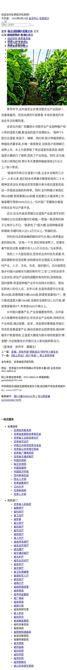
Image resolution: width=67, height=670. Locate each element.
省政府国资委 (21, 587)
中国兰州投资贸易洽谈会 (27, 445)
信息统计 (44, 18)
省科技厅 (19, 511)
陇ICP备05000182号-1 (25, 396)
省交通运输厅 (21, 553)
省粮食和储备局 (22, 632)
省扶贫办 (19, 617)
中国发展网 (20, 468)
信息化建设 (27, 35)
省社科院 (19, 650)
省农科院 (19, 658)
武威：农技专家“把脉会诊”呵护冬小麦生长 (34, 352)
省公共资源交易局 (24, 666)
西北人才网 (20, 479)
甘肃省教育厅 (21, 483)
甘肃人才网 (20, 494)
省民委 (17, 519)
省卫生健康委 (21, 572)
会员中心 (34, 18)
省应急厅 (19, 579)
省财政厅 (19, 534)
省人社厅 (19, 538)
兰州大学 (19, 486)
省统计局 (19, 605)
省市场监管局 (21, 594)
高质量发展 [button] (24, 38)
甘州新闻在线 (21, 475)
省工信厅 (19, 515)
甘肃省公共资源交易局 (26, 449)
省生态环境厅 (21, 545)
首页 (3, 31)
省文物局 (19, 643)
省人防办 (19, 613)
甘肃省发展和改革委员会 (27, 434)
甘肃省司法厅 (21, 441)
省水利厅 (19, 557)
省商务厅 (19, 564)
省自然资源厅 (21, 541)
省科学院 (19, 654)
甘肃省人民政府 (22, 504)
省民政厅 (19, 526)
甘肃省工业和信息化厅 (26, 437)
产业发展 (27, 31)
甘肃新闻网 (20, 490)
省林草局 (19, 590)
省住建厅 (19, 549)
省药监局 (19, 647)
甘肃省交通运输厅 (24, 456)
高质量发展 (14, 31)
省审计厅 (19, 583)
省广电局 (19, 598)
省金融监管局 (21, 620)
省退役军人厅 (21, 575)
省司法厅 (19, 530)
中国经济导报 (21, 471)
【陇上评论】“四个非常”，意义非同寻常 (33, 355)
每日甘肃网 (20, 464)
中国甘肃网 (20, 460)
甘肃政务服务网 (22, 430)
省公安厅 (19, 523)
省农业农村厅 (21, 560)
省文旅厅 (19, 568)
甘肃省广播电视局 (24, 453)
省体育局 (19, 602)
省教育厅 (19, 508)
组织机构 (12, 38)
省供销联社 (20, 662)
